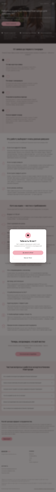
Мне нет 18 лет (28, 258)
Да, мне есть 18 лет (28, 252)
